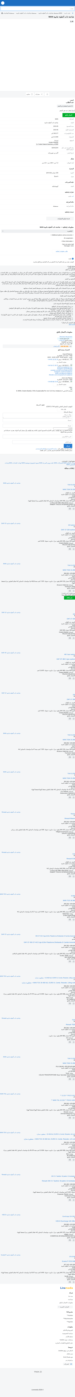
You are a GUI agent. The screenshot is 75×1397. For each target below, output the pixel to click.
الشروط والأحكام (68, 1330)
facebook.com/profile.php (64, 368)
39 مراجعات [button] (56, 346)
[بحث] (2, 8)
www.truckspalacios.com (64, 367)
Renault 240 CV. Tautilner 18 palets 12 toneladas (58, 1181)
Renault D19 (71, 859)
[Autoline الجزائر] (63, 3)
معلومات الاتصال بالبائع (66, 1302)
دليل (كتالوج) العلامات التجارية (64, 1343)
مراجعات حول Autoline (66, 1340)
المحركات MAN (58, 463)
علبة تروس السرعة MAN (46, 463)
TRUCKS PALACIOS (65, 337)
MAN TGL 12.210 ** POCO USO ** (63, 1100)
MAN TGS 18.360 (69, 900)
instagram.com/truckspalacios (63, 371)
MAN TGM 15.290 (69, 570)
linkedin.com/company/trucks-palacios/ (60, 375)
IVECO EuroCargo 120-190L (65, 1221)
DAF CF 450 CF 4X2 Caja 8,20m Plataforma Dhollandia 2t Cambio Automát (49, 942)
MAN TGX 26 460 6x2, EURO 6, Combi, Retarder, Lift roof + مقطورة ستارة (49, 1139)
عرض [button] (60, 359)
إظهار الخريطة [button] (40, 405)
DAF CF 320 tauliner (68, 530)
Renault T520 (70, 1024)
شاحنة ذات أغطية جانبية (51, 122)
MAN (56, 119)
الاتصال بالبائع (68, 115)
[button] (2, 3)
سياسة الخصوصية (52, 449)
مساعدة (70, 1299)
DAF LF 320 (71, 619)
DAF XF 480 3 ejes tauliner (66, 659)
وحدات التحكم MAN (69, 463)
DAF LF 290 (71, 699)
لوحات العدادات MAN (15, 463)
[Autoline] (2, 13)
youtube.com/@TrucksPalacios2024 (61, 370)
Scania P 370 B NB (68, 1261)
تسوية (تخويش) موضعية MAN (30, 463)
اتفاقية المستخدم (41, 449)
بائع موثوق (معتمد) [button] (64, 338)
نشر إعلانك (69, 597)
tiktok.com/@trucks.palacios (63, 373)
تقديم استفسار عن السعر (64, 106)
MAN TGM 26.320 (69, 489)
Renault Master (70, 818)
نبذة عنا (70, 1296)
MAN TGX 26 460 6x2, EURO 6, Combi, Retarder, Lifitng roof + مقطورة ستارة (48, 983)
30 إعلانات (62, 340)
